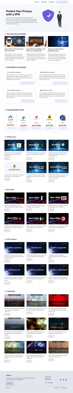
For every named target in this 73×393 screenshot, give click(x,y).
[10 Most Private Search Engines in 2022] (37, 306)
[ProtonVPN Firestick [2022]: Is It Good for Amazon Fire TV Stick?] (37, 352)
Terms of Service (64, 387)
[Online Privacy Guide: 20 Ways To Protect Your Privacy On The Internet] (59, 352)
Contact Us (9, 383)
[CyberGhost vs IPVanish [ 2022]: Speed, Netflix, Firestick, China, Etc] (37, 274)
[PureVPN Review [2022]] (59, 150)
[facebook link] (66, 379)
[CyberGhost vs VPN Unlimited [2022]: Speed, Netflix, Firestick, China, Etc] (59, 274)
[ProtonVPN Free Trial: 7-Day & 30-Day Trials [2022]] (14, 329)
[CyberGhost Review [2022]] (14, 172)
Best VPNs (37, 2)
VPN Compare (44, 2)
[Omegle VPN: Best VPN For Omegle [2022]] (14, 203)
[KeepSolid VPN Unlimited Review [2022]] (59, 172)
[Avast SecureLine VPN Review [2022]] (37, 172)
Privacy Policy (56, 387)
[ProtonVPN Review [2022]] (37, 150)
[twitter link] (63, 379)
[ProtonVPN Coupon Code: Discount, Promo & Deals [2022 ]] (37, 329)
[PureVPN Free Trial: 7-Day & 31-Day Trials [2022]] (14, 306)
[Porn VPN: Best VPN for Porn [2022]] (59, 223)
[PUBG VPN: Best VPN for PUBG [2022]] (59, 203)
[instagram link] (60, 379)
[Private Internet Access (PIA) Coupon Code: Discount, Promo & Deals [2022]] (59, 329)
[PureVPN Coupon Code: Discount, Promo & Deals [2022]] (59, 306)
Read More (7, 158)
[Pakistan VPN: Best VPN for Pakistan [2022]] (37, 223)
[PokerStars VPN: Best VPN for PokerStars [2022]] (14, 223)
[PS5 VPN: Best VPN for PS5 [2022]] (37, 203)
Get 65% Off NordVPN (62, 2)
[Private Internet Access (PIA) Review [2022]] (14, 150)
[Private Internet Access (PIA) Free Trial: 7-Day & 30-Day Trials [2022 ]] (14, 352)
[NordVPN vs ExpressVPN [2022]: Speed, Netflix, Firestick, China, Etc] (59, 252)
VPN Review (51, 2)
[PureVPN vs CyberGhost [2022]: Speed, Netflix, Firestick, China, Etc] (14, 252)
